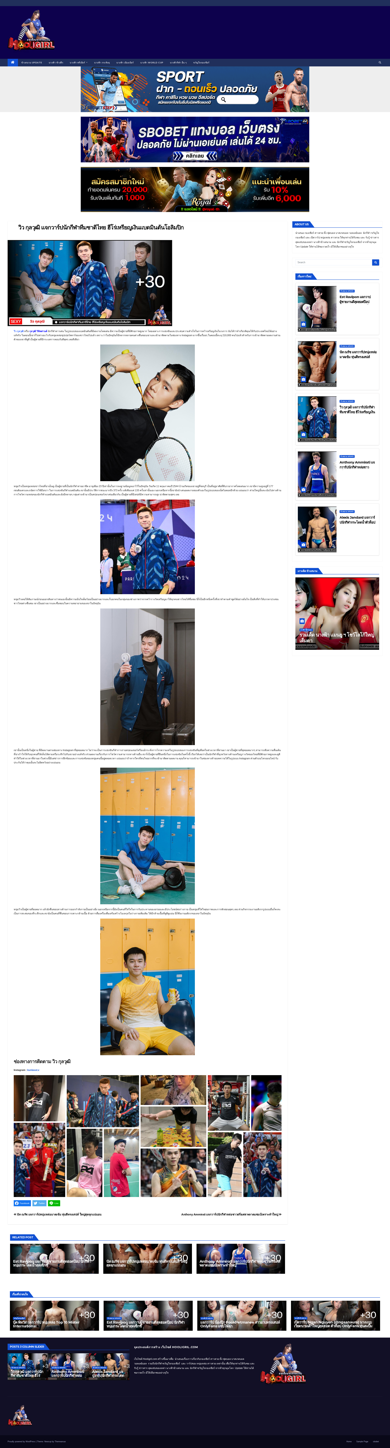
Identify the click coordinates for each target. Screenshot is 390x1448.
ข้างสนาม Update (31, 62)
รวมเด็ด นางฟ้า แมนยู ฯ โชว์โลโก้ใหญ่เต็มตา (337, 638)
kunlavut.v (33, 1070)
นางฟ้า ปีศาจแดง (306, 630)
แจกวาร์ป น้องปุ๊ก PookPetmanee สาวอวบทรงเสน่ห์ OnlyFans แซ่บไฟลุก (240, 1324)
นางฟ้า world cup (151, 62)
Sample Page (362, 1441)
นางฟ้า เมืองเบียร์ (125, 62)
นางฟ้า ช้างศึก (56, 62)
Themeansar (60, 1441)
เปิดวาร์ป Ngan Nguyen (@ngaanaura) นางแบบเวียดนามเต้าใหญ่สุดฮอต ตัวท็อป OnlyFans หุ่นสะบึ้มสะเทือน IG (333, 1326)
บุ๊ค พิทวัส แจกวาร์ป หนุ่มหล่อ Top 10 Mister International (46, 1324)
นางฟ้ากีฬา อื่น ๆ (178, 62)
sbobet (376, 1441)
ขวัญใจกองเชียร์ (201, 62)
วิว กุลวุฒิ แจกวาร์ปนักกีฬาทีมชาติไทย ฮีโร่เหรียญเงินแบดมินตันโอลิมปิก (357, 412)
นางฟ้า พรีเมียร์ (78, 62)
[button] (380, 62)
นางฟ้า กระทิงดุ (102, 62)
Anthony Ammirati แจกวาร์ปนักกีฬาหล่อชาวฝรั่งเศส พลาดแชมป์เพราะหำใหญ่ (230, 1214)
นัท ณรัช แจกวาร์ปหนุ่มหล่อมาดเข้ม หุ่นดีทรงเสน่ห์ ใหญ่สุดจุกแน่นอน (58, 1214)
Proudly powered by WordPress (22, 1441)
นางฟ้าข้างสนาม (207, 1318)
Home (349, 1441)
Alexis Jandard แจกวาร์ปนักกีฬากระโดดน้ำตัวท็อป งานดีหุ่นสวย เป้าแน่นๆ (357, 522)
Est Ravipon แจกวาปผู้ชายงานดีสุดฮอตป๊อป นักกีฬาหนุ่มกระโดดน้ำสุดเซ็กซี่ (52, 1263)
